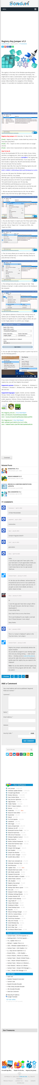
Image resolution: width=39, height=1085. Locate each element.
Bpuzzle (10, 909)
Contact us (18, 1081)
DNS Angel (11, 824)
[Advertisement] (19, 26)
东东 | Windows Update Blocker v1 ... (18, 945)
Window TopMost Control (15, 837)
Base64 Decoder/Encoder (14, 984)
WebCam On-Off (13, 828)
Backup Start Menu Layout (15, 887)
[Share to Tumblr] (8, 47)
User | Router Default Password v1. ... (18, 960)
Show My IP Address (13, 995)
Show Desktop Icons (14, 907)
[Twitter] (7, 754)
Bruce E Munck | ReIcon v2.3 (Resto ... (18, 955)
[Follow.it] (31, 754)
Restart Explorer (13, 885)
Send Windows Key (13, 923)
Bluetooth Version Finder (15, 830)
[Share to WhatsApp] (13, 47)
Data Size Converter (13, 991)
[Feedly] (24, 754)
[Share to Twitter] (3, 47)
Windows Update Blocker (15, 790)
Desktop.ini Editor (13, 905)
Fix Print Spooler (13, 819)
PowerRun (11, 810)
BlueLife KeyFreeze (13, 832)
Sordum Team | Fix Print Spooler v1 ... (18, 935)
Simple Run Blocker (13, 852)
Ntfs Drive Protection (14, 835)
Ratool (10, 817)
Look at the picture (29, 656)
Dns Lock (10, 889)
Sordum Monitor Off (14, 896)
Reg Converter (12, 839)
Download (20, 1083)
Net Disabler (11, 850)
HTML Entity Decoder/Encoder (16, 986)
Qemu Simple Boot (13, 826)
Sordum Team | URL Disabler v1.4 (17, 948)
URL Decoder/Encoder (13, 989)
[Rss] (28, 754)
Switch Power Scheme (14, 878)
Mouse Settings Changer (15, 912)
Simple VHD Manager (14, 848)
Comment (6, 694)
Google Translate (12, 997)
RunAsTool (11, 815)
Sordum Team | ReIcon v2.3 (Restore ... (18, 963)
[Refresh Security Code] (32, 733)
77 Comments (23, 43)
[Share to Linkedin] (10, 47)
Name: (5, 712)
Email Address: (8, 717)
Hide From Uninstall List (15, 861)
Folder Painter (12, 804)
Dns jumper (11, 788)
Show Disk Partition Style (15, 843)
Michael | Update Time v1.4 (15, 943)
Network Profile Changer (15, 892)
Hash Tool (10, 976)
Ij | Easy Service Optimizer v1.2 (16, 950)
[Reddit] (14, 754)
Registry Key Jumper (14, 883)
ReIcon (10, 808)
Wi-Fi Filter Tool (12, 927)
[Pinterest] (17, 754)
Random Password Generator (15, 979)
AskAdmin (11, 821)
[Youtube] (10, 754)
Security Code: (8, 733)
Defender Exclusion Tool (15, 863)
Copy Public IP (12, 901)
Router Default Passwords (15, 841)
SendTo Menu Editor (14, 857)
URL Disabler (12, 881)
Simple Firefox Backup (14, 898)
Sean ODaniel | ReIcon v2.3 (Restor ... (18, 965)
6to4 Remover (12, 865)
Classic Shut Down (13, 903)
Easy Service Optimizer (14, 799)
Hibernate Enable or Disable (16, 876)
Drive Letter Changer (14, 854)
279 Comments (11, 488)
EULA (26, 1081)
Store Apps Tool (12, 925)
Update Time (12, 867)
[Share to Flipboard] (5, 47)
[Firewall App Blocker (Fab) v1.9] (7, 1064)
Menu (4, 9)
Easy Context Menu (13, 797)
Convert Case (11, 981)
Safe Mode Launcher (14, 872)
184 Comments (11, 478)
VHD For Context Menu (14, 914)
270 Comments (11, 470)
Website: (5, 725)
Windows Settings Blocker (15, 894)
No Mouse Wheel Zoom (15, 929)
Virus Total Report (21, 412)
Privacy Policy (8, 1081)
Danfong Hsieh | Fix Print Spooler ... (17, 938)
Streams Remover (13, 916)
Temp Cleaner (12, 846)
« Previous (6, 676)
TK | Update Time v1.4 (13, 940)
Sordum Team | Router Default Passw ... (19, 958)
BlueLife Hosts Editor (14, 812)
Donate (33, 1081)
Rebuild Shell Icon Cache (15, 870)
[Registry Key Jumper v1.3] (31, 1064)
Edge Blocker (12, 801)
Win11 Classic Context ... (15, 806)
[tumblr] (21, 754)
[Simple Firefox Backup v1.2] (19, 1064)
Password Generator (14, 874)
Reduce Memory (13, 795)
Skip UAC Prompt (13, 920)
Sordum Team (5, 43)
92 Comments (11, 494)
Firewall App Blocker (14, 793)
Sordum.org (23, 1076)
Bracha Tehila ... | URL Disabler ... (17, 953)
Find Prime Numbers (14, 918)
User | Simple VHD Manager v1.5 (17, 970)
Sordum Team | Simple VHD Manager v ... (19, 968)
